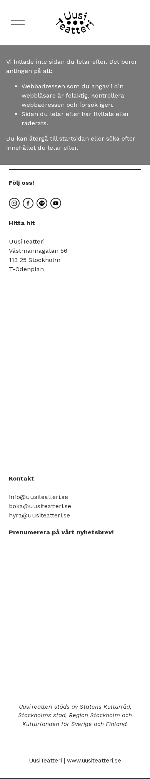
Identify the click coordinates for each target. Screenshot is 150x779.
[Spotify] (42, 203)
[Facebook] (28, 203)
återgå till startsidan (59, 138)
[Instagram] (14, 203)
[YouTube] (55, 203)
